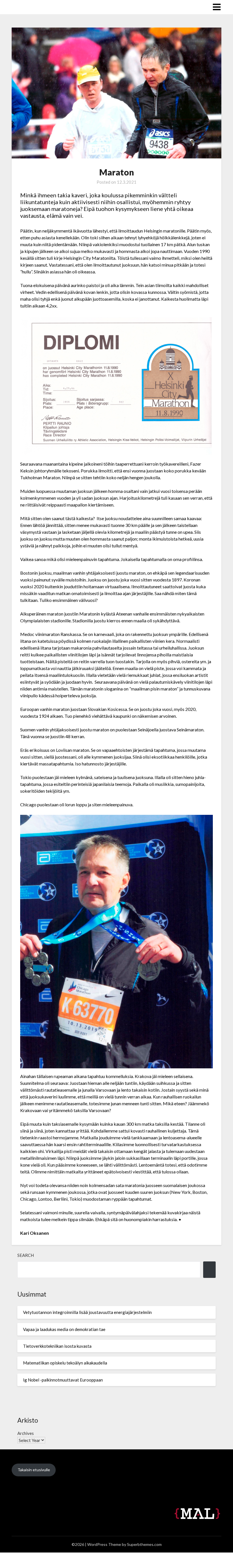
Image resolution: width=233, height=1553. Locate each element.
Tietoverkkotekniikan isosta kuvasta (57, 1346)
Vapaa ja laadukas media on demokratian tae (64, 1329)
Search (25, 1255)
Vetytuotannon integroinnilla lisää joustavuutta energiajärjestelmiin (88, 1312)
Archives (25, 1433)
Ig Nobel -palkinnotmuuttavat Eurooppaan (63, 1379)
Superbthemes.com (144, 1544)
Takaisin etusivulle (34, 1469)
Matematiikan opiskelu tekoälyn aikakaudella (65, 1362)
